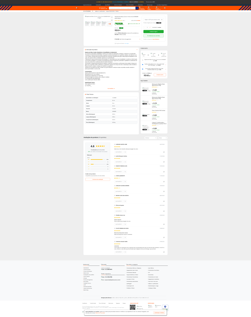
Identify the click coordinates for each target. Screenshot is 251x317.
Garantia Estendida (87, 286)
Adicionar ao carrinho (154, 35)
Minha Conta (86, 273)
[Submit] (137, 8)
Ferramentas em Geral (153, 277)
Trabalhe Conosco (87, 283)
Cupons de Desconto (87, 4)
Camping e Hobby (152, 288)
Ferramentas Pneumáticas (132, 277)
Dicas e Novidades (130, 4)
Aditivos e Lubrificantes (153, 283)
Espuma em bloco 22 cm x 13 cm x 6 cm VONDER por (155, 60)
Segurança (118, 303)
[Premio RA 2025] (158, 305)
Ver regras (127, 43)
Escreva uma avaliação (98, 179)
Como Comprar (86, 276)
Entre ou (157, 8)
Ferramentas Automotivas (132, 281)
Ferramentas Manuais (131, 272)
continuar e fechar (159, 312)
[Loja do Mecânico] (90, 8)
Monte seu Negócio (118, 4)
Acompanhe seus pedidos (88, 274)
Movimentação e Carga (153, 285)
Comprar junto (159, 74)
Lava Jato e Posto (130, 279)
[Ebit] (151, 305)
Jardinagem (129, 283)
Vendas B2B (98, 4)
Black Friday (85, 290)
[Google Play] (140, 308)
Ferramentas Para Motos (153, 270)
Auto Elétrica (151, 268)
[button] (164, 152)
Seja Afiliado (107, 4)
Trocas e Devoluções (87, 271)
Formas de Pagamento (88, 279)
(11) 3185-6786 (108, 277)
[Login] (159, 6)
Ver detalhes (111, 88)
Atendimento (86, 267)
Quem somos (111, 303)
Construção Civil (130, 285)
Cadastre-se (158, 9)
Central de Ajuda (86, 269)
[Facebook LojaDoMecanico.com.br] (83, 311)
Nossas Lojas (149, 4)
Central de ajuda (93, 303)
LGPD (84, 284)
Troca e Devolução (102, 303)
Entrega (85, 278)
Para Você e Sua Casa (153, 281)
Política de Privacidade (100, 313)
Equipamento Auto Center (132, 270)
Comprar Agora (153, 31)
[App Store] (140, 306)
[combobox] (124, 8)
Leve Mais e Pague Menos (162, 4)
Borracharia (150, 274)
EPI (149, 272)
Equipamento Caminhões (153, 279)
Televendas (140, 4)
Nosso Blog (85, 281)
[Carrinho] (164, 7)
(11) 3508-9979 (108, 269)
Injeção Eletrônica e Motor (132, 274)
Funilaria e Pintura (130, 288)
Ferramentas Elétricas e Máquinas (134, 268)
